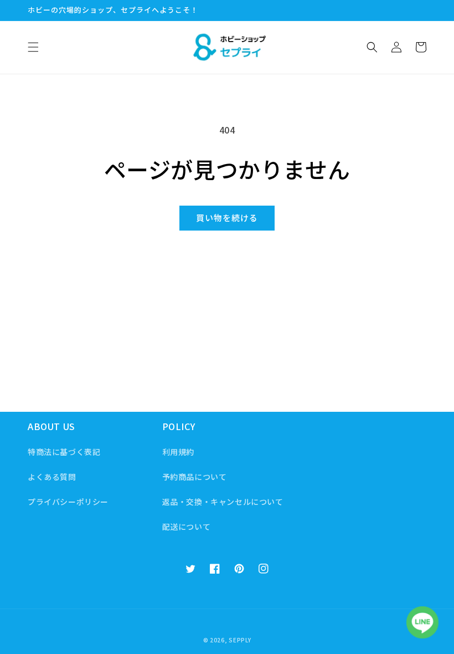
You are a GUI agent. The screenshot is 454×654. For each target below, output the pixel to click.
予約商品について (194, 476)
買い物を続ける (227, 217)
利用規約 (178, 451)
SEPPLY (240, 640)
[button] (33, 47)
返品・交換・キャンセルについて (222, 501)
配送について (186, 526)
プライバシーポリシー (68, 501)
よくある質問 (52, 476)
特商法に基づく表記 (64, 451)
